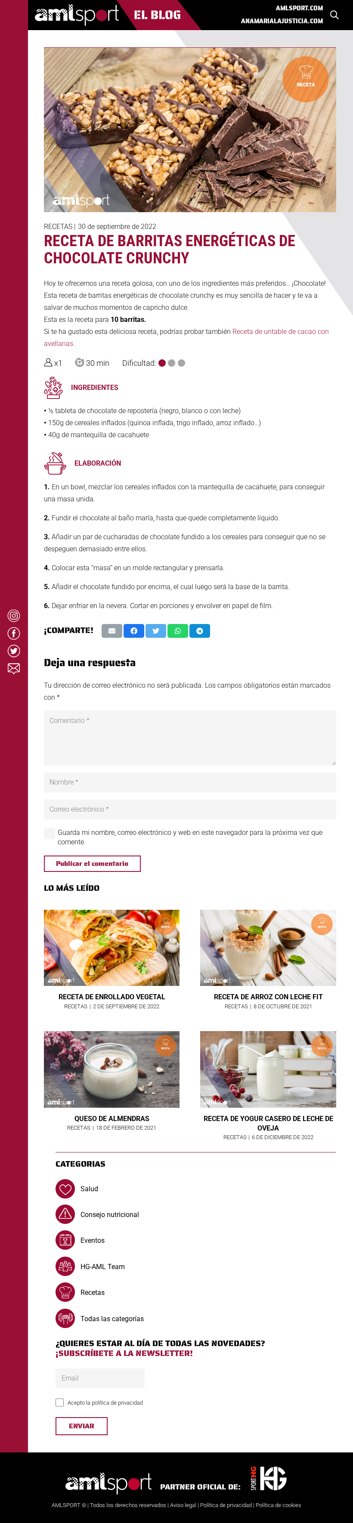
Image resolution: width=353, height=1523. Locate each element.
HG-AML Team (103, 1267)
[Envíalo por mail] (112, 631)
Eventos (93, 1240)
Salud (89, 1189)
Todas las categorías (112, 1319)
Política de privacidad (226, 1505)
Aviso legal (183, 1505)
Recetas (58, 226)
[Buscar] (334, 15)
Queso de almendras (111, 1119)
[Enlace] (118, 15)
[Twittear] (156, 631)
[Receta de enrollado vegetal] (112, 948)
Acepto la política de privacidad (105, 1402)
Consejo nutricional (110, 1215)
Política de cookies (278, 1505)
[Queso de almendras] (112, 1069)
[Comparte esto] (134, 631)
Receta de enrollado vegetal (112, 997)
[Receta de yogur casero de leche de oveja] (268, 1069)
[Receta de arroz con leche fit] (268, 948)
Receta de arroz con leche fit (268, 997)
